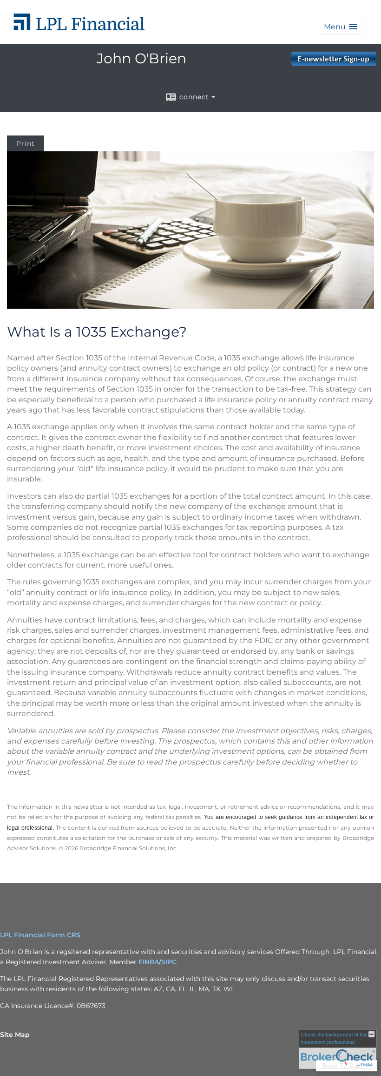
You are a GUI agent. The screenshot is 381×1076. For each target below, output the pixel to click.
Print (25, 143)
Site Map (15, 1034)
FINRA (148, 962)
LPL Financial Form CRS (40, 935)
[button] (340, 27)
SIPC (169, 962)
